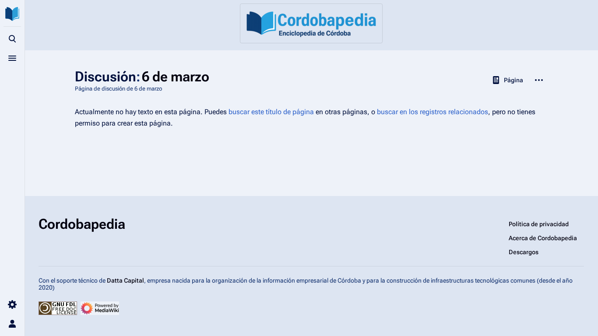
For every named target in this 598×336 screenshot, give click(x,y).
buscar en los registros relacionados (432, 112)
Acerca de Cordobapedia (543, 238)
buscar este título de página (271, 112)
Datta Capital (125, 280)
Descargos (523, 252)
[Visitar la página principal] (12, 14)
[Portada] (311, 23)
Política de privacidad (539, 224)
